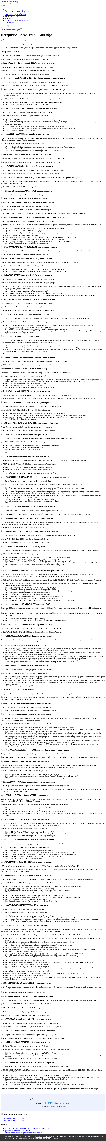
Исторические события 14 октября (13, 1118)
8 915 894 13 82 (49, 1103)
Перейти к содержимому (9, 2)
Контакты (8, 18)
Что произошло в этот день (10, 30)
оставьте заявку (64, 1103)
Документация (10, 22)
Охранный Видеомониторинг (15, 15)
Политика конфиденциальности (16, 20)
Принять (38, 1138)
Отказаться (47, 1138)
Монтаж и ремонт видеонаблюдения (18, 13)
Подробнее (56, 1138)
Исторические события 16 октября (13, 1120)
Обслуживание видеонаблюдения (17, 11)
